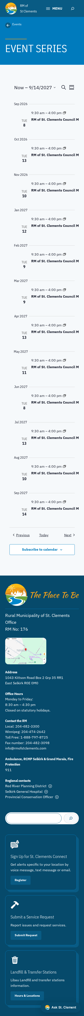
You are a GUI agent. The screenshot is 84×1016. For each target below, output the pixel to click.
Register (20, 880)
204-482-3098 (37, 743)
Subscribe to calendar (40, 549)
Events (17, 24)
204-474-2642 (33, 732)
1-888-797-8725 (34, 737)
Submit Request (26, 935)
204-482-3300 (27, 726)
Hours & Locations (27, 996)
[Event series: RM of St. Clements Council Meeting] (64, 113)
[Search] (71, 818)
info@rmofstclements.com (25, 748)
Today (43, 535)
